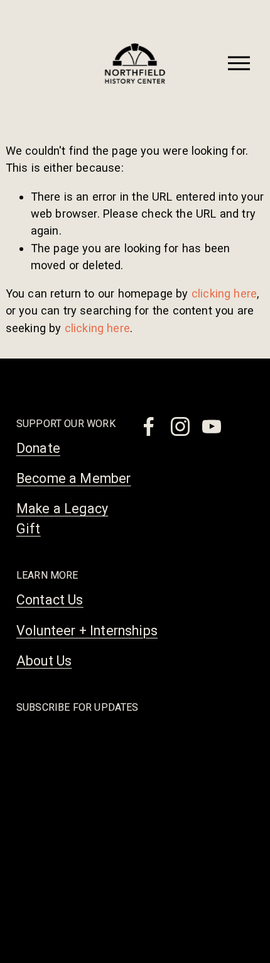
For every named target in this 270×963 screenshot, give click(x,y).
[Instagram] (180, 426)
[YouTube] (212, 426)
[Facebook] (149, 426)
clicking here (224, 293)
